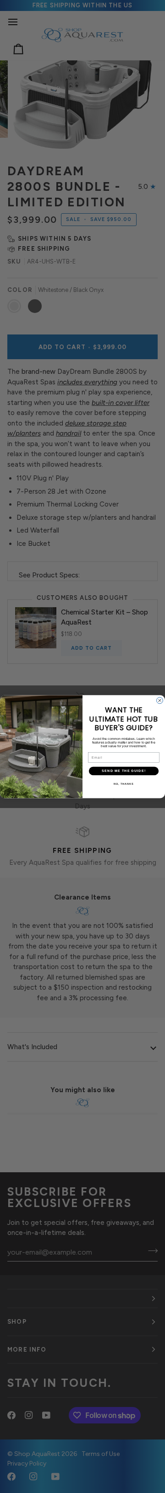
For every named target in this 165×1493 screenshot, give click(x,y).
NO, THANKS (124, 783)
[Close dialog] (160, 700)
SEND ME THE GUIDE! (124, 770)
